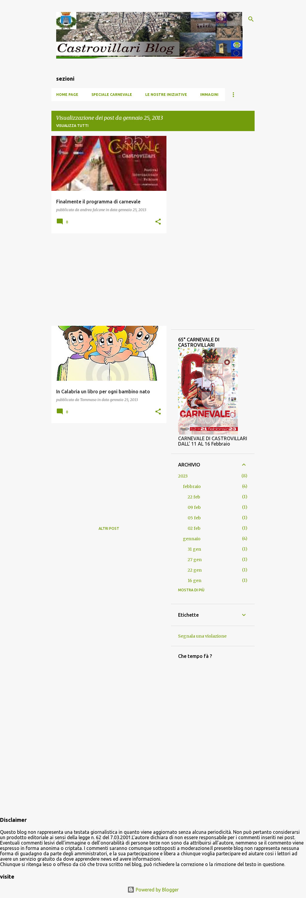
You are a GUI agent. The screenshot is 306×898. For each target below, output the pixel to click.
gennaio (192, 538)
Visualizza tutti (72, 126)
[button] (158, 222)
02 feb (194, 528)
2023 (183, 476)
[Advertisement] (106, 279)
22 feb (194, 497)
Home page (67, 94)
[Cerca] (251, 19)
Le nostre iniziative (166, 94)
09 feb (194, 507)
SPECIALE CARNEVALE (111, 94)
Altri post (109, 528)
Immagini (209, 94)
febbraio (192, 486)
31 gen (194, 549)
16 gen (194, 580)
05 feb (194, 518)
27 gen (195, 559)
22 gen (195, 570)
